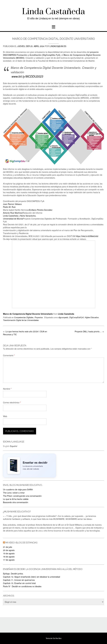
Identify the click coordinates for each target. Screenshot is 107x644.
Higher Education (92, 317)
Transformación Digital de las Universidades (21, 320)
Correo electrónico (12, 402)
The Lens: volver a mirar (14, 492)
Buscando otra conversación (15, 502)
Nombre (7, 388)
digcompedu (63, 317)
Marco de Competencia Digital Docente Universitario (28, 313)
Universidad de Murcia (13, 218)
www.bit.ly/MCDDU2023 (27, 76)
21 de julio (7, 547)
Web (5, 416)
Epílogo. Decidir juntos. (13, 573)
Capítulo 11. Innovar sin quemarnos (19, 580)
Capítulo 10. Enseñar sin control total (19, 583)
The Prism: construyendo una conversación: (22, 495)
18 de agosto (9, 556)
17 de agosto (9, 559)
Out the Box (57, 638)
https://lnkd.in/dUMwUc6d (87, 236)
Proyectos (39, 317)
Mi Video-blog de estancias (21, 542)
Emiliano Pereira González (40, 209)
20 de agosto (9, 550)
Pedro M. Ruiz (9, 207)
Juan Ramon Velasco (12, 204)
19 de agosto (9, 553)
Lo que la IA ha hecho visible (15, 499)
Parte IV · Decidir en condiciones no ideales (22, 586)
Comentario (9, 355)
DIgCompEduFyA (76, 317)
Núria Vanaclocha (28, 215)
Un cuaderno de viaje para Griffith (18, 489)
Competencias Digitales (23, 317)
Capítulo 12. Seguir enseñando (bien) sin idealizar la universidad (31, 576)
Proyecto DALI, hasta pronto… (89, 331)
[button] (53, 27)
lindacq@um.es (58, 46)
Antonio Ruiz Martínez (13, 212)
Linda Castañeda (53, 12)
